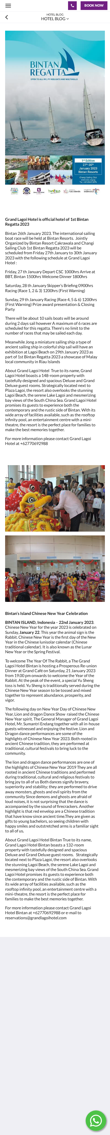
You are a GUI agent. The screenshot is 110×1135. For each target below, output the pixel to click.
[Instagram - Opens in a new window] (24, 1013)
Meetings (13, 1058)
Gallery (11, 1063)
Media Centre (17, 1088)
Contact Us (15, 1084)
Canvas (33, 1121)
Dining (11, 1050)
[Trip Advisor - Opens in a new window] (52, 1013)
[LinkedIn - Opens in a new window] (38, 1013)
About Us (13, 1037)
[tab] (55, 1028)
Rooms (11, 1045)
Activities (13, 1054)
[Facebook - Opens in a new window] (10, 1013)
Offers (10, 1041)
